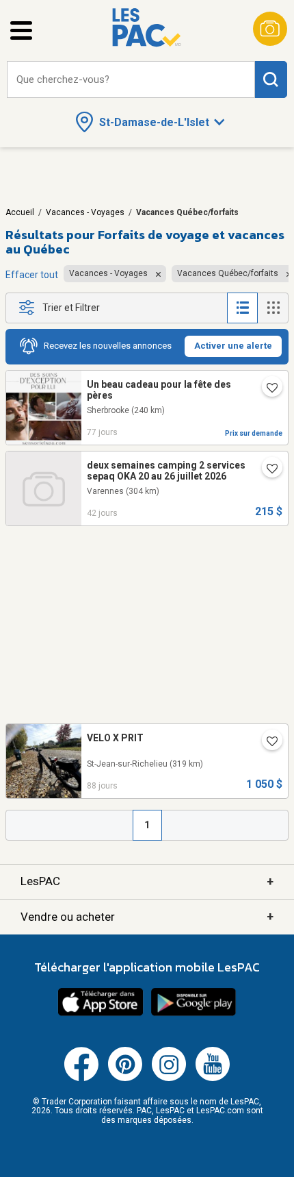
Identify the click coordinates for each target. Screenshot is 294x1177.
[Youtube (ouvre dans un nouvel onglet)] (213, 1078)
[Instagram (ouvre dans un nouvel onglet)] (169, 1078)
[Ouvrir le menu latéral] (21, 30)
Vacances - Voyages (85, 212)
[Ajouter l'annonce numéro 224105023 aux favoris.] (267, 470)
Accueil (19, 212)
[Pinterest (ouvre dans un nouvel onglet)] (125, 1078)
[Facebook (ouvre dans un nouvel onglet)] (81, 1078)
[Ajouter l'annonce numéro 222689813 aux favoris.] (267, 743)
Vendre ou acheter (147, 916)
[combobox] (131, 80)
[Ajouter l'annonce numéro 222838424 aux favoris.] (267, 389)
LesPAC (147, 881)
